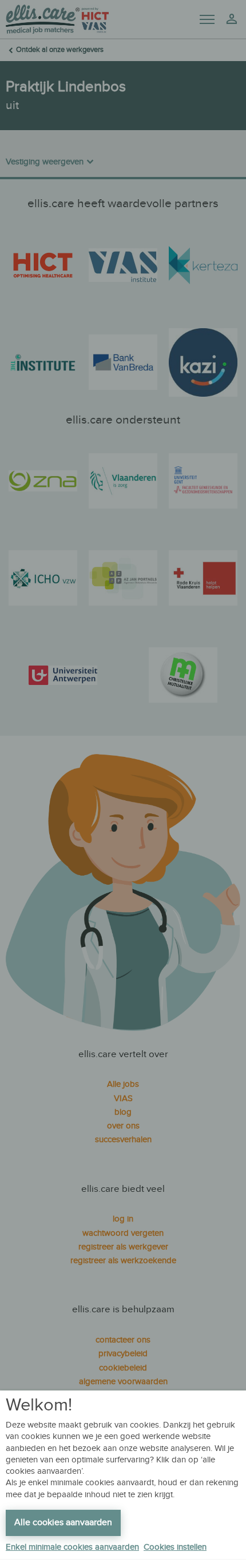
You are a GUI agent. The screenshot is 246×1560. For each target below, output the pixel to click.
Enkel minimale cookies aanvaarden (72, 1547)
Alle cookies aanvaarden (63, 1522)
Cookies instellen (175, 1547)
